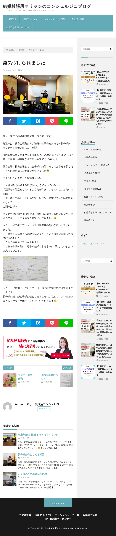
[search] (111, 49)
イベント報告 (90, 149)
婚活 (85, 243)
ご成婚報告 (11, 19)
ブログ (87, 181)
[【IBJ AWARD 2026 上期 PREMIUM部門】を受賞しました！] (88, 77)
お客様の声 (89, 157)
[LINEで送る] (66, 121)
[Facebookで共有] (10, 121)
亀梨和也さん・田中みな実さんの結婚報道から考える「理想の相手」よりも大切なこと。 (104, 351)
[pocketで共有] (52, 121)
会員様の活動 (77, 19)
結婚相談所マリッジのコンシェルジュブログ (47, 6)
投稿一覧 (43, 408)
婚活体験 (88, 204)
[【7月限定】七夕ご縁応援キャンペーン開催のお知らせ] (88, 372)
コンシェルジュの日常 (54, 19)
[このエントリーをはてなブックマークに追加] (38, 121)
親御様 (21, 70)
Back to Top (58, 503)
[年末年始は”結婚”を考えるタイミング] (9, 439)
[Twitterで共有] (24, 121)
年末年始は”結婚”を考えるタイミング (38, 434)
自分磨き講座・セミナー (17, 27)
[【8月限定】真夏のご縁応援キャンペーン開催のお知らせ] (88, 96)
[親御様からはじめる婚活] (9, 459)
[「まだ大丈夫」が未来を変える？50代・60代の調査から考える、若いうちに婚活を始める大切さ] (88, 114)
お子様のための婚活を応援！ (33, 474)
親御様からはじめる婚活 (31, 454)
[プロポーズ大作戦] (9, 380)
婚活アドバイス (30, 19)
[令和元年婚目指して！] (66, 380)
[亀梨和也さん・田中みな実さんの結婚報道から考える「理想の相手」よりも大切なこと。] (88, 350)
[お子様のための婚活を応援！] (9, 479)
